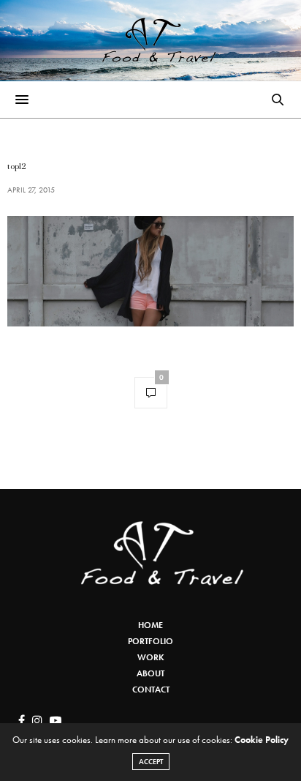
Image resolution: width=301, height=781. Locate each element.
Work (150, 657)
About (150, 673)
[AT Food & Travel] (151, 40)
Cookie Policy (262, 739)
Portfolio (150, 641)
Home (150, 625)
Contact (150, 689)
